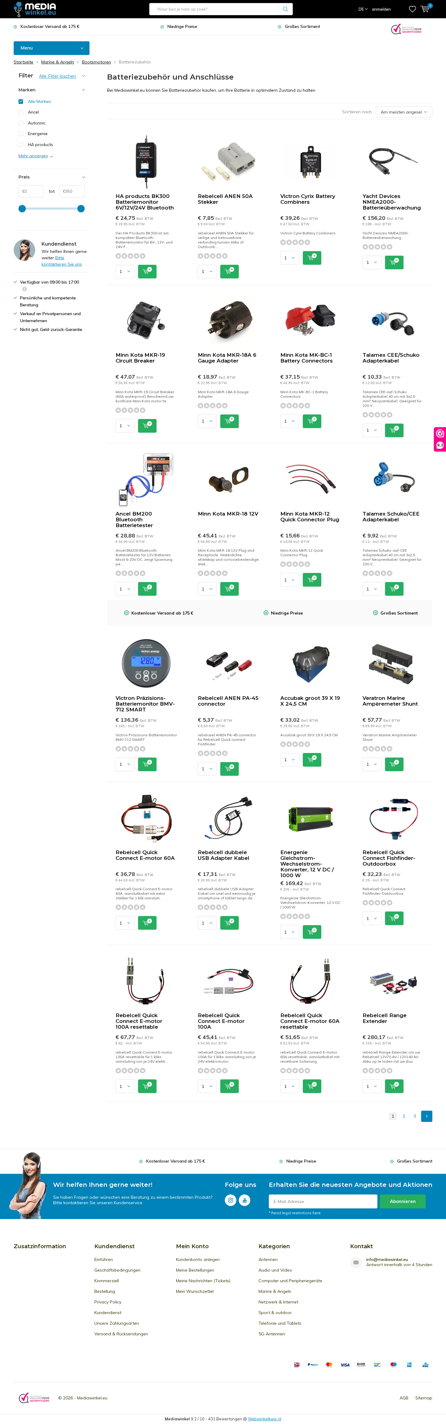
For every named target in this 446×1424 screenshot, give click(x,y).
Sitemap (423, 1398)
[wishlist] (412, 9)
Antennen (268, 1259)
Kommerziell (106, 1280)
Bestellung (104, 1291)
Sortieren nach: (357, 111)
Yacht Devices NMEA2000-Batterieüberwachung (392, 202)
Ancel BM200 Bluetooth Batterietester (134, 519)
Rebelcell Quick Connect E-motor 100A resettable (139, 1021)
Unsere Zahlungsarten (116, 1323)
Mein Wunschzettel (195, 1291)
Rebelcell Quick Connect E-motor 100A (221, 1021)
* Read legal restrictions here (295, 1213)
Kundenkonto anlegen (198, 1259)
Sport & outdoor (275, 1312)
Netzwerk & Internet (278, 1302)
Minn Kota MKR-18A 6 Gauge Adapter (227, 358)
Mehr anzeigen (33, 155)
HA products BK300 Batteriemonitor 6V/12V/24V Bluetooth (145, 202)
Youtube (244, 1200)
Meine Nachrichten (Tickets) (203, 1280)
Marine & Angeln (274, 1291)
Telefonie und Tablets (279, 1323)
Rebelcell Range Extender (385, 1018)
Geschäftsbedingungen (117, 1270)
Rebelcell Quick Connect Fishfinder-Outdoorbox (389, 858)
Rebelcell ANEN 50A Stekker (225, 199)
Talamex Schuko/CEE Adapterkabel (391, 517)
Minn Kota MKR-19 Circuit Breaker (140, 358)
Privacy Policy (107, 1302)
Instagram (230, 1200)
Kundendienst (107, 1312)
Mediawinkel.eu (92, 1398)
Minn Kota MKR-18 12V (228, 514)
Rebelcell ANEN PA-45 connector (228, 701)
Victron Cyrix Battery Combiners (307, 199)
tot (49, 191)
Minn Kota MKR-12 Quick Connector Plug (309, 517)
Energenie (38, 133)
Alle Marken (39, 101)
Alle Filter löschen (57, 76)
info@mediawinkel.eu (387, 1259)
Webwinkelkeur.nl (264, 1418)
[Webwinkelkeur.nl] (406, 28)
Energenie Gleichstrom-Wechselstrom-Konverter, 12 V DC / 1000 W (307, 863)
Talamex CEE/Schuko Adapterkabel (391, 358)
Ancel (33, 112)
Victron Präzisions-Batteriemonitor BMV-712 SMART (145, 704)
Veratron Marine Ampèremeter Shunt (390, 701)
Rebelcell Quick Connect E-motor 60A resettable (310, 1021)
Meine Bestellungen (195, 1270)
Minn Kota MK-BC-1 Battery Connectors (306, 358)
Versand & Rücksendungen (121, 1334)
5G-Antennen (271, 1334)
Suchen (285, 9)
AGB (404, 1398)
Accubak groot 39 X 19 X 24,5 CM (310, 701)
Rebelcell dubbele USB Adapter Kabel (223, 855)
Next (426, 1116)
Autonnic (37, 123)
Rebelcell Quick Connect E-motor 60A (145, 855)
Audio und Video (275, 1270)
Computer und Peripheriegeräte (290, 1280)
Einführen (103, 1259)
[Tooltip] (24, 289)
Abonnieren (403, 1201)
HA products (40, 144)
